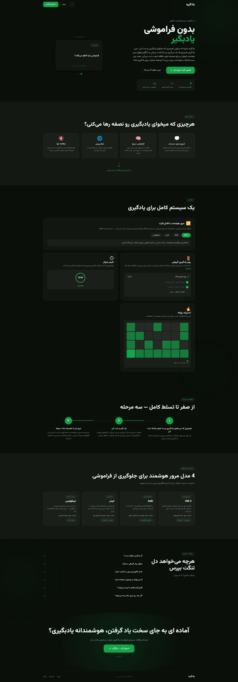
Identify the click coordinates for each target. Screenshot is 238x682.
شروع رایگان (51, 4)
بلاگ (44, 676)
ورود (64, 4)
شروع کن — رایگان (120, 648)
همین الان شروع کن (182, 70)
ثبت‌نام (51, 676)
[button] (79, 55)
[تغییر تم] (72, 4)
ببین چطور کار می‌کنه (152, 70)
